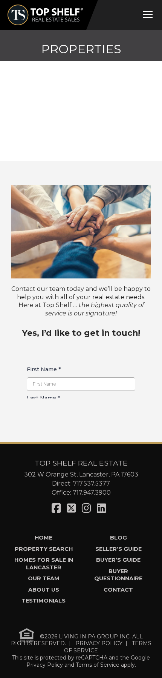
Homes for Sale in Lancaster (43, 563)
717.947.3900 (92, 492)
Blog (118, 537)
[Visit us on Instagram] (86, 508)
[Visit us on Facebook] (56, 508)
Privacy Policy (44, 664)
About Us (43, 589)
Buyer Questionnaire (118, 575)
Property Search (44, 549)
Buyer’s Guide (118, 560)
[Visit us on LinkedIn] (101, 508)
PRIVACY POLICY (98, 643)
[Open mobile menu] (148, 14)
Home (43, 537)
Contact (118, 589)
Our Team (44, 578)
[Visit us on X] (71, 508)
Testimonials (43, 600)
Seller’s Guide (118, 549)
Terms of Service (97, 664)
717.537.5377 (91, 483)
